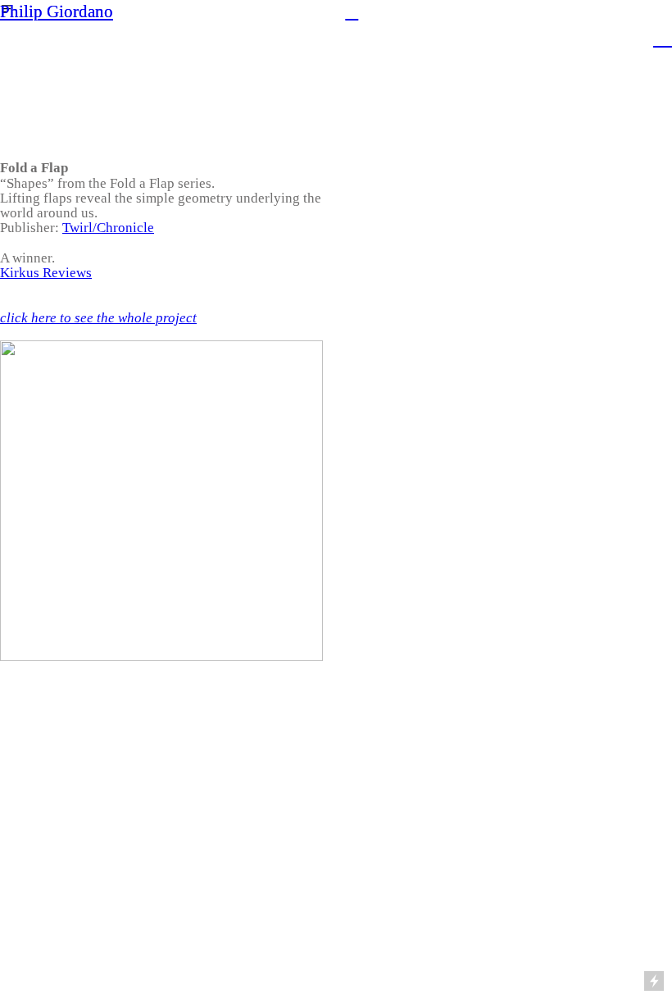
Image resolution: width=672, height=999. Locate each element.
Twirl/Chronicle (108, 227)
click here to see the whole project (98, 318)
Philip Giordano (56, 11)
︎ (662, 36)
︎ (351, 11)
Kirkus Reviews (46, 273)
